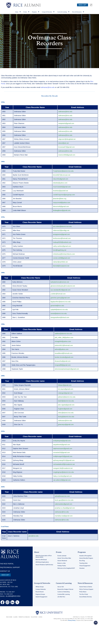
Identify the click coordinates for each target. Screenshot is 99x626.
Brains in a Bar (61, 563)
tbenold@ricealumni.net (61, 266)
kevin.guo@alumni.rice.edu (64, 500)
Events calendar (61, 555)
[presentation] (27, 2)
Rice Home (9, 617)
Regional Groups (40, 594)
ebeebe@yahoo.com (60, 183)
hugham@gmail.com (65, 409)
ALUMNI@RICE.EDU (13, 596)
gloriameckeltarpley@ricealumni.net (63, 286)
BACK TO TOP (95, 622)
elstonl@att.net (63, 143)
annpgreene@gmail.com (61, 234)
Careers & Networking (63, 591)
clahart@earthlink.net (60, 262)
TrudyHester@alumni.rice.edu (63, 171)
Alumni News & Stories (85, 586)
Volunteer (82, 568)
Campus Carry (80, 620)
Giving (40, 617)
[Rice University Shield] (8, 5)
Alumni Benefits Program (86, 558)
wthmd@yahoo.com (61, 349)
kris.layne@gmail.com (65, 389)
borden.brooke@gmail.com (64, 357)
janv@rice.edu (33, 536)
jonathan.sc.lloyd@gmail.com (65, 508)
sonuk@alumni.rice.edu (59, 313)
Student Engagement (41, 596)
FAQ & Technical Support (86, 589)
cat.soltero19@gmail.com (62, 480)
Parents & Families (24, 617)
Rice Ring (82, 560)
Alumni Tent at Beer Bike (64, 558)
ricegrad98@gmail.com (63, 365)
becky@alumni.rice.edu (66, 416)
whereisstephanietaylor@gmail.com (67, 369)
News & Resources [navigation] (77, 12)
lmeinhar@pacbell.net (60, 191)
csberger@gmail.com (65, 393)
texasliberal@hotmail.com (63, 353)
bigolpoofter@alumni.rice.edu (61, 301)
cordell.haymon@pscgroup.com (64, 194)
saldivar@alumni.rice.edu (63, 333)
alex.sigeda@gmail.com (66, 405)
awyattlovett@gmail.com (61, 444)
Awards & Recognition (85, 555)
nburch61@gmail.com (60, 179)
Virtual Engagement (84, 565)
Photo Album (82, 591)
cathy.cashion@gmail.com (62, 246)
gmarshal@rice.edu (57, 305)
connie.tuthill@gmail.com (61, 258)
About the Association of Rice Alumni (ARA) (44, 556)
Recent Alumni (40, 591)
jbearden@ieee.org (59, 198)
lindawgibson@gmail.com (61, 210)
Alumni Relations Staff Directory (44, 564)
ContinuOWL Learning (63, 594)
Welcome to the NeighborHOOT (66, 568)
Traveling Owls (83, 563)
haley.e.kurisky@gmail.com (62, 476)
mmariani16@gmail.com (61, 452)
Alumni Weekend (62, 560)
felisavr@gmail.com (65, 385)
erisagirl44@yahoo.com (63, 341)
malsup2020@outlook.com (62, 242)
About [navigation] (16, 12)
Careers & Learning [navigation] (62, 12)
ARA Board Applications (42, 562)
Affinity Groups (40, 586)
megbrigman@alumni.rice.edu (63, 472)
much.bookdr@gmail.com (62, 187)
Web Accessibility (88, 620)
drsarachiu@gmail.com (63, 361)
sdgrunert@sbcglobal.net (66, 139)
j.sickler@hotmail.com (58, 294)
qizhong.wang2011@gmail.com (64, 460)
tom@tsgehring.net (59, 250)
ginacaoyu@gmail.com (66, 424)
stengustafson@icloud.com (60, 317)
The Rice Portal (83, 594)
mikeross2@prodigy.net (61, 230)
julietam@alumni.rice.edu (66, 397)
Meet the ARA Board (41, 559)
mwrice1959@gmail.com (66, 155)
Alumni (15, 617)
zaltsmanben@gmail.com (63, 504)
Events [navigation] (25, 12)
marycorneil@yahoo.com (61, 202)
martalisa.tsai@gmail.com (64, 516)
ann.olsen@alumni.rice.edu (62, 226)
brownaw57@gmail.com (66, 147)
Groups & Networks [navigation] (47, 12)
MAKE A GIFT (82, 5)
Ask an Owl (60, 586)
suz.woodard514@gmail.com (60, 290)
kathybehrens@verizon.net (60, 282)
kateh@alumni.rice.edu (66, 401)
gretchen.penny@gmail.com (60, 298)
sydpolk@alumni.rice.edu (59, 309)
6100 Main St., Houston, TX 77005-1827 (83, 617)
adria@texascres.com (62, 496)
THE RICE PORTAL (7, 564)
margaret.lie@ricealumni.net (63, 468)
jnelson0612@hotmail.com (64, 345)
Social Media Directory (85, 596)
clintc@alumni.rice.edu (66, 413)
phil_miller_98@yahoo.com (64, 337)
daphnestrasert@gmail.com (62, 448)
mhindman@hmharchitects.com (64, 254)
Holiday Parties (61, 565)
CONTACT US (5, 571)
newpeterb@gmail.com (66, 123)
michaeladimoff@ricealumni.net (64, 464)
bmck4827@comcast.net (61, 175)
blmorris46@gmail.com (61, 206)
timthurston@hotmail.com (62, 238)
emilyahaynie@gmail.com (62, 440)
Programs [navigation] (34, 12)
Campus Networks (41, 589)
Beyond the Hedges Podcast (65, 589)
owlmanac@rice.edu (48, 87)
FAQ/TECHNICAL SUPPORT (10, 567)
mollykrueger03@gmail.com (62, 456)
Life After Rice (61, 596)
